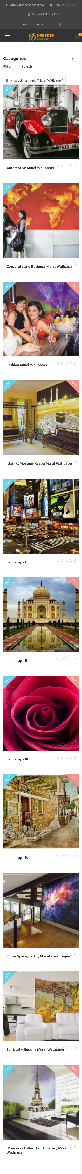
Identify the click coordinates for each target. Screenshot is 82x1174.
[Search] (60, 24)
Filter (7, 66)
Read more (35, 165)
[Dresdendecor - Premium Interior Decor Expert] (41, 36)
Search (27, 66)
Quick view (46, 165)
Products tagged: (36, 80)
